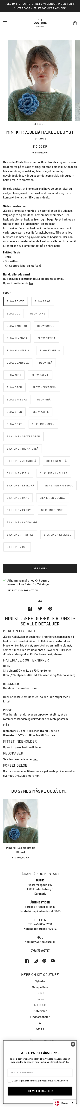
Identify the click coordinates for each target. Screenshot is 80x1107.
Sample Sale (40, 987)
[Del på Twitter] (40, 608)
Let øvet (40, 139)
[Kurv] (75, 23)
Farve (7, 293)
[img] (27, 960)
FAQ (40, 1023)
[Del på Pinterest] (50, 608)
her (31, 283)
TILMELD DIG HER (39, 1091)
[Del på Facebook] (30, 608)
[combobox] (64, 1103)
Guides (40, 999)
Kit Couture (42, 580)
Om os (40, 1028)
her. (37, 775)
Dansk (64, 1103)
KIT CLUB (40, 1005)
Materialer (40, 1011)
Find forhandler (40, 1016)
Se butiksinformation (22, 590)
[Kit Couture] (40, 22)
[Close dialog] (72, 1044)
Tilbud (40, 993)
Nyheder (40, 981)
